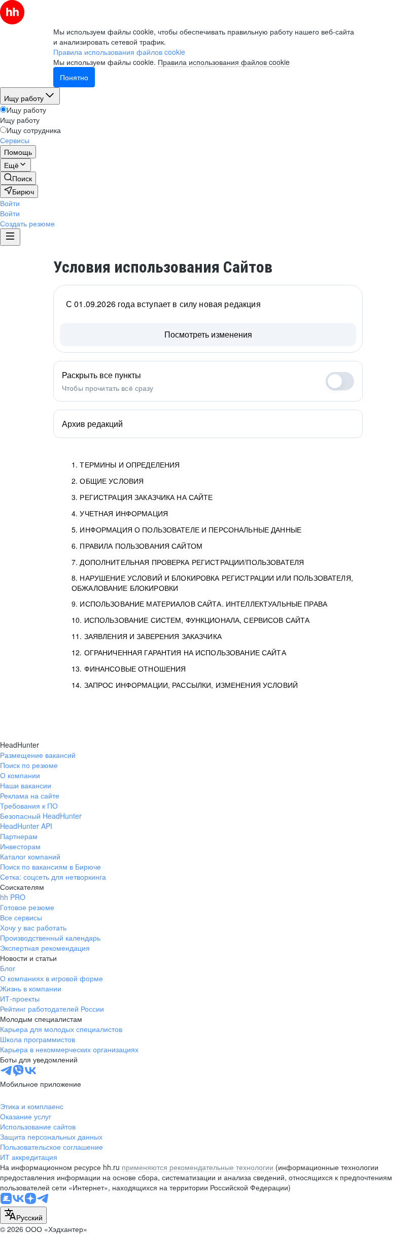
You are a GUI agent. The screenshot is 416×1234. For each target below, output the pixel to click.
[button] (10, 203)
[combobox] (23, 1215)
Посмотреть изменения (208, 334)
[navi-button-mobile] (10, 237)
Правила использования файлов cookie (224, 62)
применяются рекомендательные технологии (197, 1167)
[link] (18, 178)
